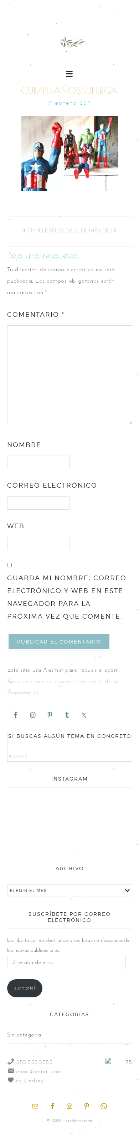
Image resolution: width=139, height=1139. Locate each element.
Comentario (36, 314)
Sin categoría (24, 1035)
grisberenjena (69, 43)
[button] (69, 73)
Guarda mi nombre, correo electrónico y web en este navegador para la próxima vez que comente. (67, 597)
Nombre (24, 444)
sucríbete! (24, 988)
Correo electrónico (52, 485)
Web (16, 526)
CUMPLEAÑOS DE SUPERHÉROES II (72, 231)
